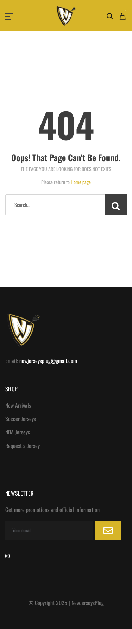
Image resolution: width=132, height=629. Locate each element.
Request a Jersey (22, 445)
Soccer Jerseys (20, 418)
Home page (81, 181)
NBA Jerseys (17, 432)
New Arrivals (18, 405)
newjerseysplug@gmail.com (48, 360)
